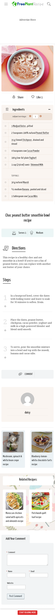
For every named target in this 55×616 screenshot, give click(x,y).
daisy (27, 412)
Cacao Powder (33, 151)
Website (10, 583)
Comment (29, 374)
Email (32, 571)
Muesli (26, 182)
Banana (25, 189)
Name (9, 571)
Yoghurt (33, 158)
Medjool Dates (19, 126)
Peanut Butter (42, 133)
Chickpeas (27, 140)
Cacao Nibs (33, 196)
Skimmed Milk (37, 164)
